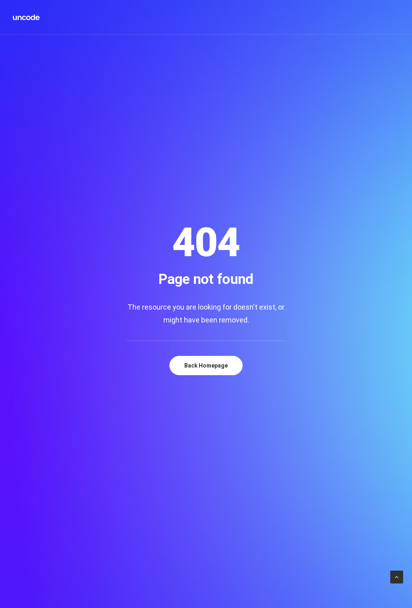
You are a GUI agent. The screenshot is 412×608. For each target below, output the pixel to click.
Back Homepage (206, 365)
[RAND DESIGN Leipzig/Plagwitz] (26, 17)
